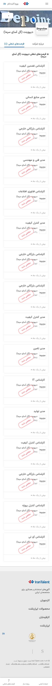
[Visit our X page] (36, 651)
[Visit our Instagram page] (41, 651)
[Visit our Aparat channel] (27, 651)
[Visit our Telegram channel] (31, 651)
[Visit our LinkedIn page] (47, 651)
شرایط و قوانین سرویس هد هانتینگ (24, 664)
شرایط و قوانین (43, 664)
